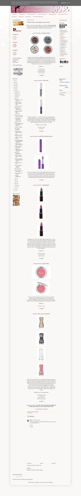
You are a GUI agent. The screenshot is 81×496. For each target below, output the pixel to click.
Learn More (63, 2)
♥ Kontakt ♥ (21, 16)
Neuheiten (62, 43)
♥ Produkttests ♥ (22, 14)
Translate (63, 95)
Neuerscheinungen (64, 41)
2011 (15, 190)
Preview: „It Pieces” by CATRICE (19, 173)
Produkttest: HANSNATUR (18, 176)
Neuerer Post (29, 463)
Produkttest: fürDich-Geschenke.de (18, 147)
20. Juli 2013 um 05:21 (36, 420)
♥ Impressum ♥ (28, 16)
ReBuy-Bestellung (18, 168)
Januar (16, 186)
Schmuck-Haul (63, 52)
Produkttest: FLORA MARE (18, 112)
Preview (31, 412)
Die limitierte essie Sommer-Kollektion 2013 (18, 132)
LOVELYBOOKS (16, 59)
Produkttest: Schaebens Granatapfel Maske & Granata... (19, 160)
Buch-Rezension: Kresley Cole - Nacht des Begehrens (19, 124)
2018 (15, 82)
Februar (16, 185)
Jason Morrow (43, 482)
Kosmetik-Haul (63, 40)
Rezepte (62, 51)
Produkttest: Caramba (18, 106)
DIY (61, 34)
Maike (31, 420)
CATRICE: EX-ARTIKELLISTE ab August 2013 (19, 150)
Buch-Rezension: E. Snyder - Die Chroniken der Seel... (19, 108)
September (17, 95)
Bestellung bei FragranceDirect (18, 153)
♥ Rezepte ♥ (14, 16)
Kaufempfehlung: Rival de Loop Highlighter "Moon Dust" (19, 141)
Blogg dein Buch (15, 62)
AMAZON (14, 61)
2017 (15, 84)
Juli (15, 98)
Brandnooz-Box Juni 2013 (18, 163)
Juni (16, 178)
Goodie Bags (63, 37)
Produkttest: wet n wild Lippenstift (19, 100)
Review (62, 48)
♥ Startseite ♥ (14, 14)
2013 (15, 90)
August (16, 96)
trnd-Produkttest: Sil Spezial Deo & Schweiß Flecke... (18, 119)
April (16, 182)
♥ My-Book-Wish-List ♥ (62, 14)
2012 (15, 188)
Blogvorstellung (63, 31)
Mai (15, 180)
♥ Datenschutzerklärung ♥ (38, 16)
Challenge (62, 33)
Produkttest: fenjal (18, 121)
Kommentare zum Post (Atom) (36, 465)
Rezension (62, 50)
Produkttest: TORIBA (18, 127)
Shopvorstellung (63, 54)
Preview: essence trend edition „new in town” (19, 116)
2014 (15, 88)
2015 (15, 87)
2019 (15, 80)
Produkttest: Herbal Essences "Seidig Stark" (18, 103)
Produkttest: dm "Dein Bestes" (18, 138)
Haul (61, 38)
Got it (68, 2)
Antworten (31, 426)
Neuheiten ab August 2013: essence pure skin (18, 156)
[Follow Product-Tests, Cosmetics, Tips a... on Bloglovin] (64, 82)
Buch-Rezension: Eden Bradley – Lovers (18, 135)
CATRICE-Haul (17, 113)
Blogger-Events (63, 30)
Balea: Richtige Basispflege (17, 129)
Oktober (16, 93)
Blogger (51, 482)
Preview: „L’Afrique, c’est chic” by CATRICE (18, 166)
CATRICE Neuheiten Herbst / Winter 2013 (19, 144)
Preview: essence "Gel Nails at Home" (18, 171)
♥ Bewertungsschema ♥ (42, 14)
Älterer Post (54, 463)
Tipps (61, 55)
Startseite (41, 463)
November (17, 91)
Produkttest (62, 47)
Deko (61, 36)
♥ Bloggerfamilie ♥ (52, 14)
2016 (15, 85)
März (16, 183)
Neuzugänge (63, 44)
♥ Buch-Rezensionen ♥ (31, 14)
